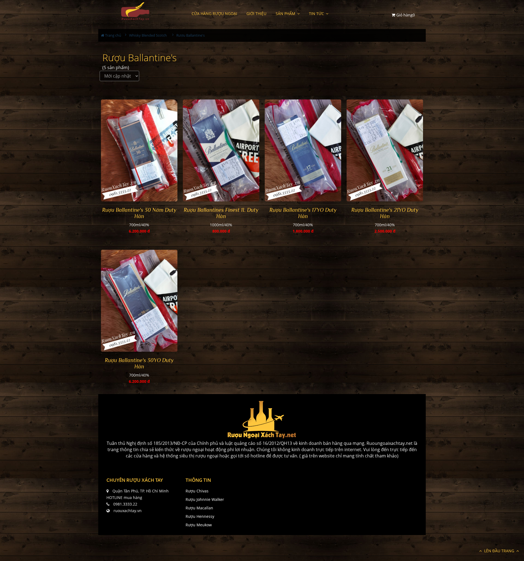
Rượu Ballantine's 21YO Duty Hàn (384, 213)
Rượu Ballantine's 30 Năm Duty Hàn (139, 213)
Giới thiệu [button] (256, 13)
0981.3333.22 (125, 504)
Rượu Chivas (197, 491)
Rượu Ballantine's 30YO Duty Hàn (139, 363)
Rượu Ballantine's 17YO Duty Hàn (303, 213)
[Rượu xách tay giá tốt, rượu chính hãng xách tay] (134, 11)
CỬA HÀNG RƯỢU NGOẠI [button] (214, 13)
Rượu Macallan (199, 507)
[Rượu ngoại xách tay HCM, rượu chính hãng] (262, 419)
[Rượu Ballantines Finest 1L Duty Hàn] (221, 150)
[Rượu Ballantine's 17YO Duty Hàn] (303, 150)
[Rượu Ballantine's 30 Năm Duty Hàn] (139, 150)
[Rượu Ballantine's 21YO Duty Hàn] (385, 150)
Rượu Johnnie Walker (205, 499)
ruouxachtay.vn (128, 510)
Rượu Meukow (199, 524)
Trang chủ (112, 35)
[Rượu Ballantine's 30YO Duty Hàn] (139, 301)
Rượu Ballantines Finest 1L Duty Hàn (221, 213)
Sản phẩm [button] (286, 13)
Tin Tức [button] (317, 13)
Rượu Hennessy (200, 516)
